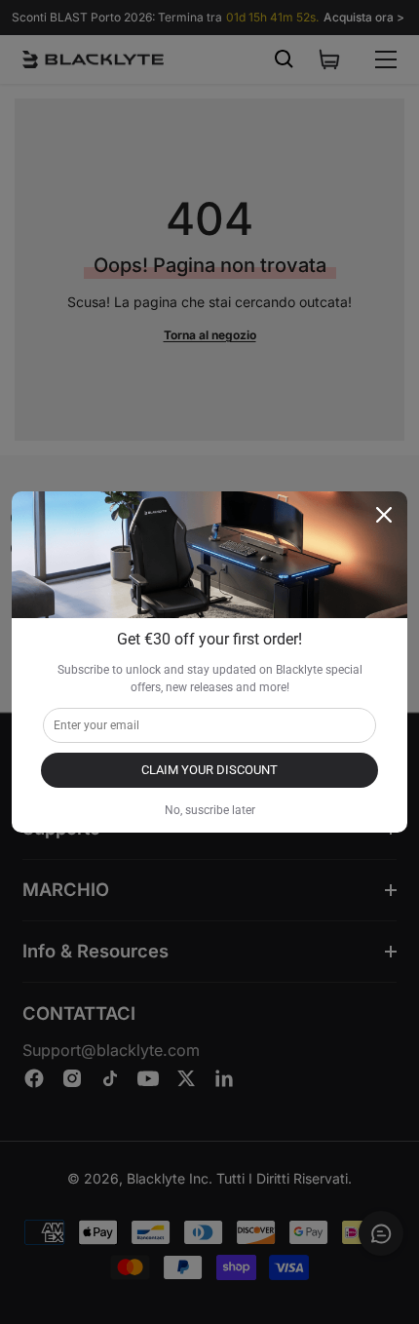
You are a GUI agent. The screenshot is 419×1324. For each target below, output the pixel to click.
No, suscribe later (210, 810)
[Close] (384, 514)
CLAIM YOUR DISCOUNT (209, 769)
